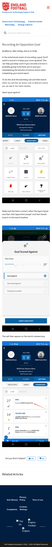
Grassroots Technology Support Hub (18, 12)
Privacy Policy (23, 498)
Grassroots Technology (13, 21)
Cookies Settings (23, 508)
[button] (48, 8)
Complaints (12, 509)
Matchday (10, 24)
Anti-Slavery (12, 500)
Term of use (37, 500)
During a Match (25, 24)
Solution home (35, 21)
